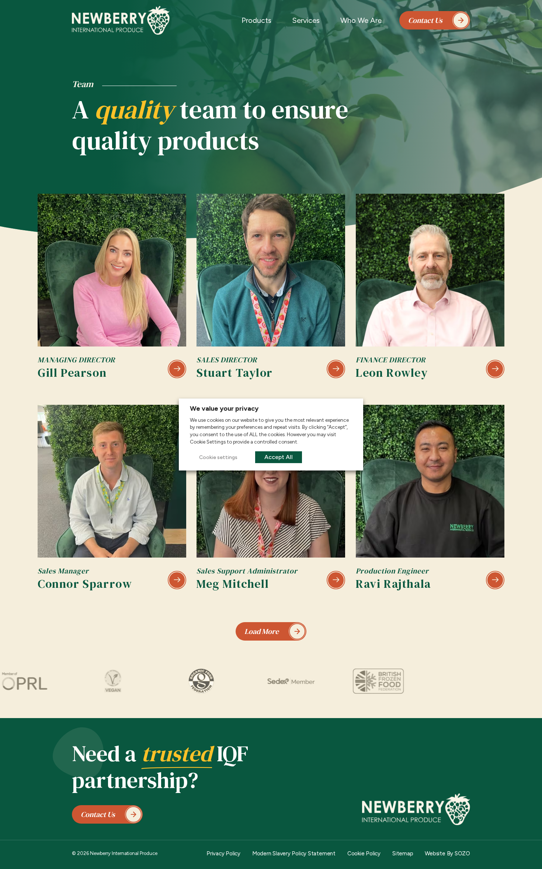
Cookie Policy (364, 853)
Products (256, 20)
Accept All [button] (278, 457)
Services (306, 20)
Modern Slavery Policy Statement (294, 853)
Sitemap (402, 853)
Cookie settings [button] (218, 457)
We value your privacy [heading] (224, 408)
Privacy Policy (223, 853)
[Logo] (121, 20)
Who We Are (361, 20)
